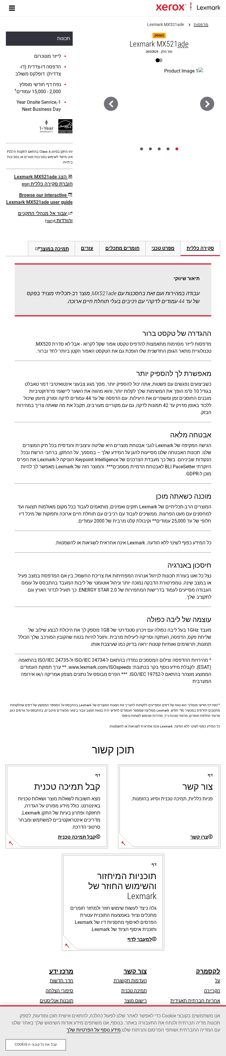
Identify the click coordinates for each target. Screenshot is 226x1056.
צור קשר (135, 971)
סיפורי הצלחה (59, 990)
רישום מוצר (135, 1001)
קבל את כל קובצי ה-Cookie (36, 1044)
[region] (113, 1030)
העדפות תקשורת (130, 980)
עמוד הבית (146, 7)
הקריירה (212, 990)
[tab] (176, 148)
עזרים (87, 248)
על (217, 980)
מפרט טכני (163, 248)
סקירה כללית (200, 248)
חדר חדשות (61, 980)
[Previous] (207, 104)
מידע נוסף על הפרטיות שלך (94, 1030)
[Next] (111, 104)
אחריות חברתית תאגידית (195, 1001)
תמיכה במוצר (54, 249)
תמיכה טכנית (134, 990)
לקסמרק (208, 971)
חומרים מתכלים (122, 248)
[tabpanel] (113, 476)
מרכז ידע (61, 971)
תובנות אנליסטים (56, 1001)
